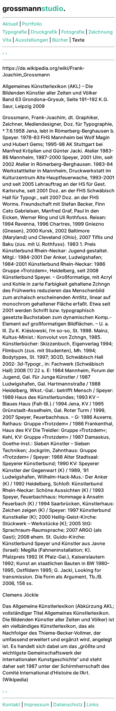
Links (93, 704)
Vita (6, 40)
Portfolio (32, 24)
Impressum (36, 704)
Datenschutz (68, 704)
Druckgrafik (44, 32)
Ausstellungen (31, 40)
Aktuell (10, 24)
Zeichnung (100, 32)
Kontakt (11, 704)
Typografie (14, 32)
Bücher (60, 40)
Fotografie (72, 32)
